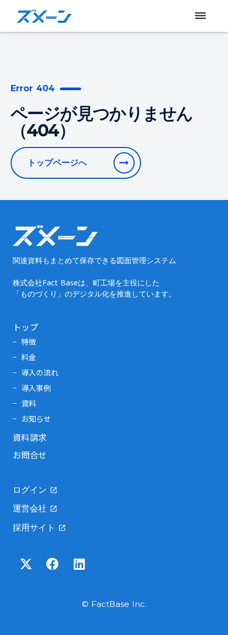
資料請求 (30, 437)
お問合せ (30, 454)
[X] (26, 564)
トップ (25, 326)
